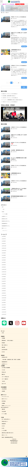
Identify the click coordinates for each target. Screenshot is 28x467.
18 (18, 82)
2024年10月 (4, 274)
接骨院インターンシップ (6, 405)
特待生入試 (4, 372)
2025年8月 (4, 255)
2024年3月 (4, 288)
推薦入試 (3, 374)
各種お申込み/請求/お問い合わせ (7, 432)
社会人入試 (4, 383)
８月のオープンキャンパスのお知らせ (10, 97)
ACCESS (3, 351)
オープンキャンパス (5, 396)
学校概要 (3, 338)
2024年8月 (4, 278)
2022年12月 (4, 312)
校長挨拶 (3, 342)
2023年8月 (4, 302)
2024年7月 (4, 281)
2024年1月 (4, 293)
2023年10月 (4, 297)
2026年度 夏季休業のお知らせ (8, 95)
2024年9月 (4, 276)
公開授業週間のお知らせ (16, 49)
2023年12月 (4, 295)
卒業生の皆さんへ (5, 421)
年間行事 (3, 409)
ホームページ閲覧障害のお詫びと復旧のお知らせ (12, 99)
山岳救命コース (4, 216)
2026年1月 (4, 243)
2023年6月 (4, 307)
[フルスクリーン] (25, 120)
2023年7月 (4, 304)
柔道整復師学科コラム (6, 225)
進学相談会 (4, 401)
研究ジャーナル (4, 435)
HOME (3, 332)
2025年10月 (4, 250)
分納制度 (3, 391)
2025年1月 (4, 267)
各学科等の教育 (4, 349)
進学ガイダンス (4, 398)
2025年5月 (4, 262)
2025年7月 (4, 257)
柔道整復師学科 (4, 223)
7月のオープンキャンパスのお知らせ (18, 17)
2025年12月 (4, 245)
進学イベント (4, 228)
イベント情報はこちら (20, 4)
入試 (3, 209)
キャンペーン (5, 230)
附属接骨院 (4, 423)
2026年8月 (4, 236)
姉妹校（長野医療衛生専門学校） (7, 437)
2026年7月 (4, 238)
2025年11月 (4, 248)
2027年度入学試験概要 (6, 367)
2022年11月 (4, 314)
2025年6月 (4, 260)
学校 (2, 207)
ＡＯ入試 (3, 369)
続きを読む (24, 29)
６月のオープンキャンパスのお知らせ (18, 65)
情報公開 (3, 347)
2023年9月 (4, 300)
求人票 (3, 428)
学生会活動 (4, 411)
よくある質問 (4, 430)
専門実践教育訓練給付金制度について (19, 196)
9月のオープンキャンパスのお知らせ (9, 93)
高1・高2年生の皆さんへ (6, 419)
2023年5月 (4, 309)
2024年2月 (4, 290)
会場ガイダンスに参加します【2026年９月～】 (19, 33)
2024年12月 (4, 269)
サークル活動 (5, 214)
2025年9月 (4, 252)
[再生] (2, 120)
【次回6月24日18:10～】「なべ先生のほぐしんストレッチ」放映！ (18, 189)
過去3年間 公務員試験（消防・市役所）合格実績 (11, 359)
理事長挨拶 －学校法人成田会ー (7, 340)
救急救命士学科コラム (6, 221)
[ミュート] (23, 120)
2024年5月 (4, 286)
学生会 (3, 211)
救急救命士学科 (4, 218)
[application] (14, 114)
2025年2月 (4, 264)
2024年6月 (4, 283)
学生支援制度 (4, 388)
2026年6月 (4, 241)
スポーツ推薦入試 (5, 378)
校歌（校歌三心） (5, 344)
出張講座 (3, 403)
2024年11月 (4, 271)
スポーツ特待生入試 (5, 376)
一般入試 (3, 381)
